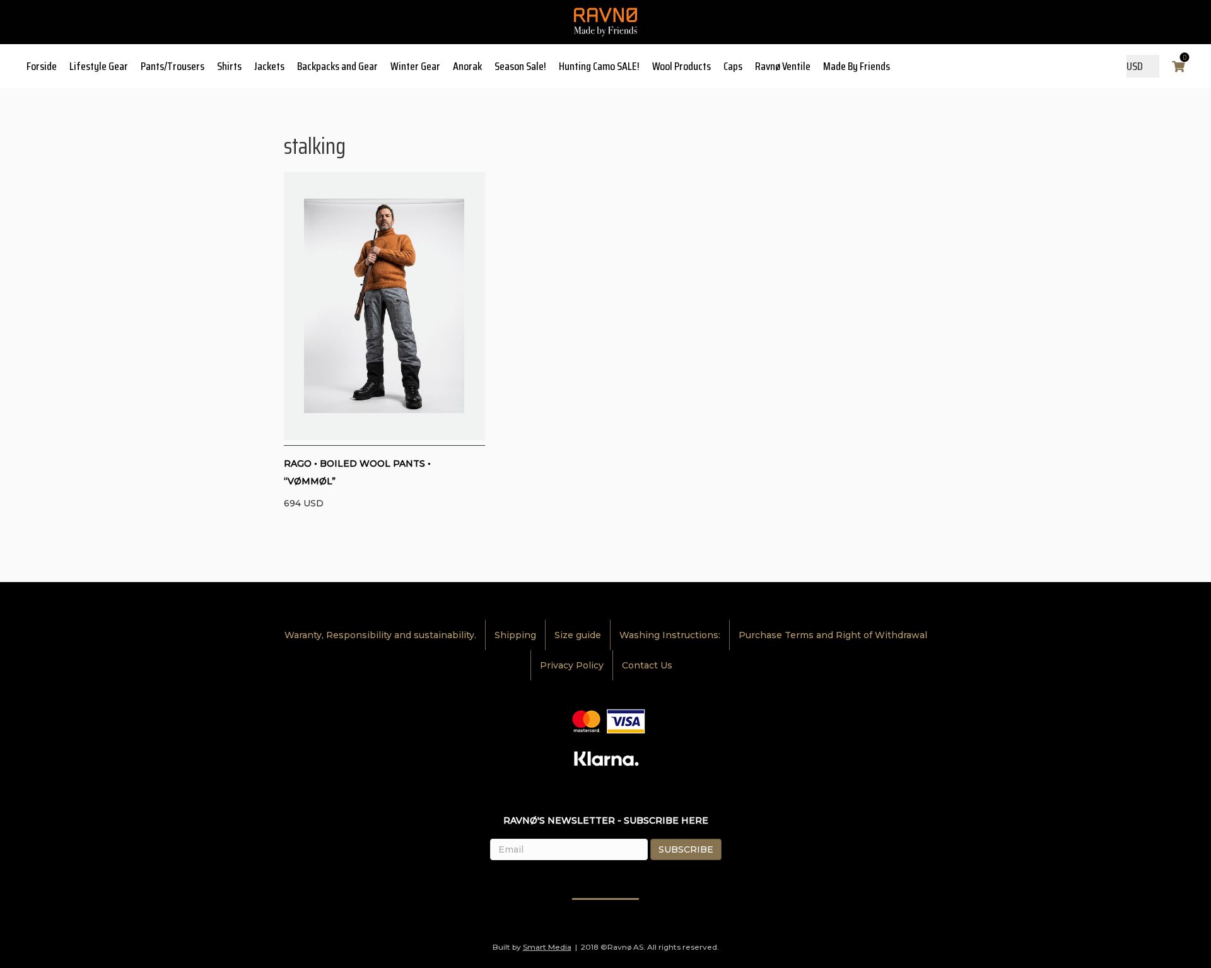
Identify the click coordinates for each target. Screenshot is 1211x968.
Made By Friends (856, 66)
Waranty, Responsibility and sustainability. (380, 635)
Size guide (577, 635)
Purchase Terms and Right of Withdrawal (833, 635)
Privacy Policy (572, 665)
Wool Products (681, 66)
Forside (41, 66)
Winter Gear (415, 66)
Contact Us (647, 665)
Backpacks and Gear (337, 66)
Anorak (467, 66)
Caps (732, 66)
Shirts (229, 66)
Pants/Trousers (172, 66)
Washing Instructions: (669, 635)
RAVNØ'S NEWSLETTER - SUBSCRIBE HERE (605, 820)
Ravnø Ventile (782, 66)
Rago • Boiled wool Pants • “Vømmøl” (357, 472)
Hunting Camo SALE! (599, 66)
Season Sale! (520, 66)
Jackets (269, 66)
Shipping (515, 635)
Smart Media (547, 947)
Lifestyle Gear (98, 66)
